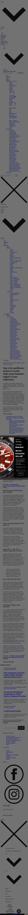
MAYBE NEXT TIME (21, 475)
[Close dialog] (26, 438)
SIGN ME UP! (21, 473)
